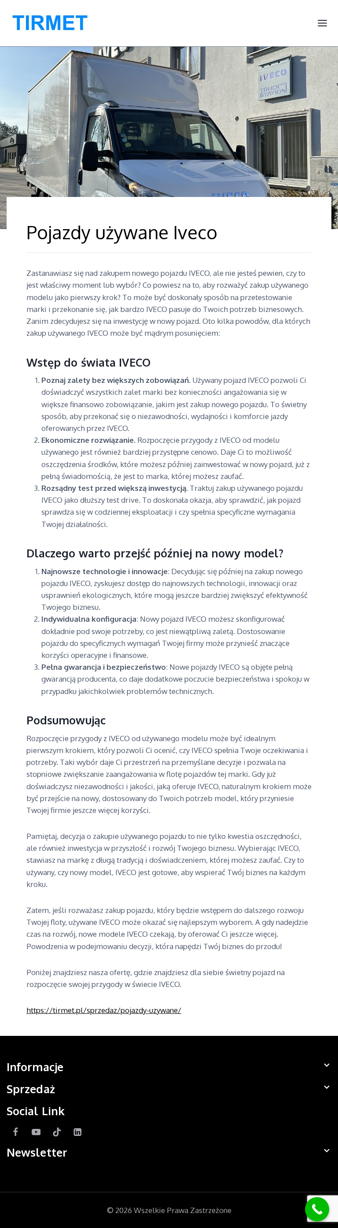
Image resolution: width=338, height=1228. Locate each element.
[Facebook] (16, 1132)
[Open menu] (322, 23)
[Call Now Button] (317, 1209)
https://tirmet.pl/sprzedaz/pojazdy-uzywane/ (103, 1010)
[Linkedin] (78, 1132)
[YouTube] (36, 1132)
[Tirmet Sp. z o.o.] (51, 23)
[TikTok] (57, 1132)
